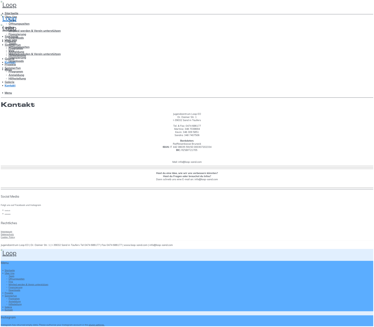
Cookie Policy (8, 237)
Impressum (6, 231)
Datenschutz (7, 234)
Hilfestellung (17, 78)
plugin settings (97, 324)
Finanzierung (17, 34)
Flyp (11, 50)
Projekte (10, 64)
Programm (16, 71)
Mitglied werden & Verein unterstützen (35, 30)
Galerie (9, 82)
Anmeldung (16, 51)
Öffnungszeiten (19, 23)
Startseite (11, 13)
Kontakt (10, 85)
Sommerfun (13, 68)
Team (12, 43)
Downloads (16, 61)
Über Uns (11, 40)
